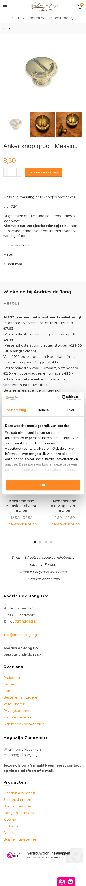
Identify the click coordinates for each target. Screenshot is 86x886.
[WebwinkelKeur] (43, 855)
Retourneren (14, 704)
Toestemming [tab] (15, 410)
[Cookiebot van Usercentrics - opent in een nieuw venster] (62, 398)
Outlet (8, 833)
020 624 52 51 (26, 621)
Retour (11, 303)
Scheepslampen (17, 799)
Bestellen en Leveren (21, 697)
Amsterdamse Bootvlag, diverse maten (21, 506)
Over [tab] (70, 410)
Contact (10, 691)
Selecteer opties (21, 524)
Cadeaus (10, 826)
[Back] (6, 28)
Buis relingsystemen (20, 839)
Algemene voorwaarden (23, 724)
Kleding (9, 819)
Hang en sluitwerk (18, 813)
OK (43, 485)
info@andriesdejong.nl (22, 635)
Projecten (11, 677)
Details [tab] (43, 410)
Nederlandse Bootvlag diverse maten (64, 506)
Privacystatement (18, 711)
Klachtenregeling (17, 717)
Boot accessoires (17, 806)
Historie (9, 684)
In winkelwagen (44, 172)
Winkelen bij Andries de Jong (37, 291)
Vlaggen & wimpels (19, 793)
